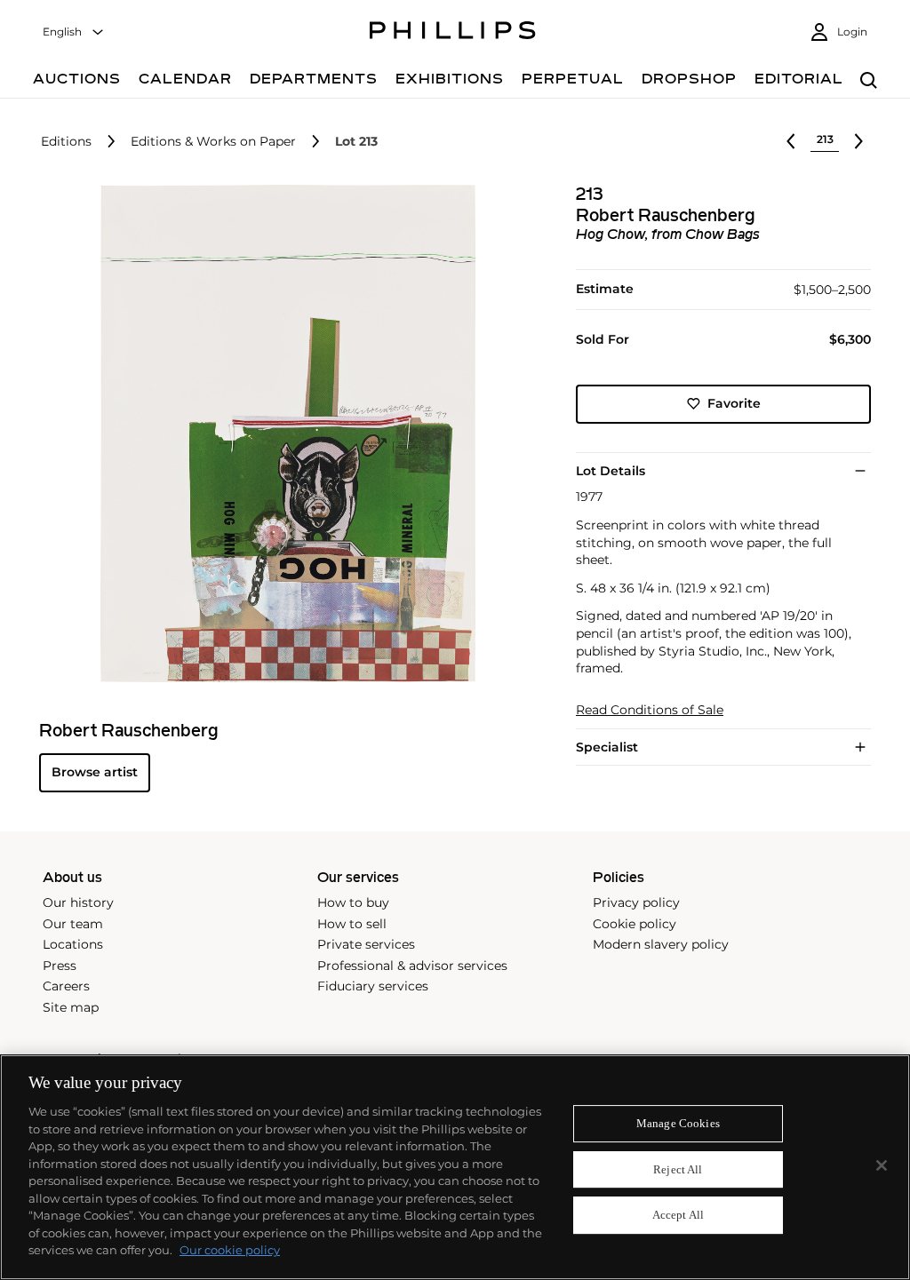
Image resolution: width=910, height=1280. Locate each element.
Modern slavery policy (661, 944)
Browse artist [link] (95, 772)
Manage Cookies (678, 1123)
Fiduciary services (372, 986)
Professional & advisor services (412, 966)
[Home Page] (453, 32)
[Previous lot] (790, 141)
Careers (66, 986)
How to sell (352, 924)
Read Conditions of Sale (649, 710)
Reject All (677, 1169)
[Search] (868, 81)
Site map (71, 1007)
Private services (366, 944)
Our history (78, 902)
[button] (282, 433)
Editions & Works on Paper (213, 141)
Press (59, 966)
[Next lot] (858, 141)
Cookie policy (634, 924)
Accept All (678, 1215)
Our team (73, 924)
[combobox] (74, 32)
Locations (73, 944)
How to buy (353, 902)
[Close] (881, 1165)
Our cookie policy (230, 1250)
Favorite (734, 403)
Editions (66, 141)
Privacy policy (636, 902)
